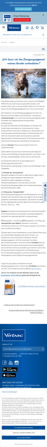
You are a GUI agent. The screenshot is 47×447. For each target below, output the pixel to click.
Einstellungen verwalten (23, 432)
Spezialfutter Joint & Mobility (11, 275)
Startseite (4, 42)
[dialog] (23, 417)
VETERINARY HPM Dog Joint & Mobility (32, 286)
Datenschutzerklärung (33, 421)
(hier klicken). (36, 268)
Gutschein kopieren (23, 9)
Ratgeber (12, 42)
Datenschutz (18, 444)
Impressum (29, 444)
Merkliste (37, 27)
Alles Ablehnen (23, 437)
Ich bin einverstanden (23, 428)
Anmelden (32, 27)
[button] (27, 27)
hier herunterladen (22, 20)
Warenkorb (42, 27)
